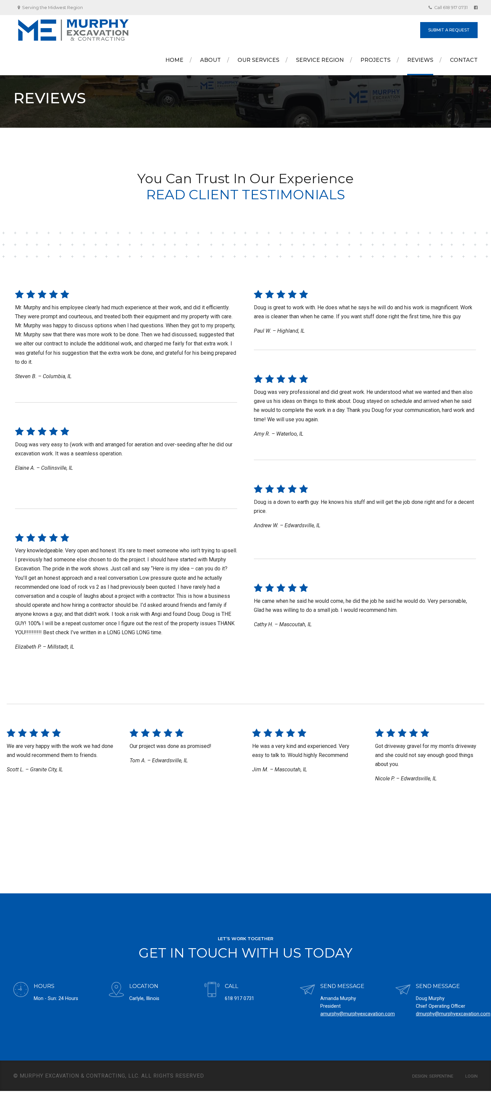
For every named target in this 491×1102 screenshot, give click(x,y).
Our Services (258, 60)
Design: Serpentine (432, 1076)
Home (174, 60)
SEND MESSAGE (342, 986)
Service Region (320, 60)
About (210, 60)
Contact (464, 60)
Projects (375, 60)
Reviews (420, 60)
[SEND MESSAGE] (307, 990)
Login (471, 1076)
